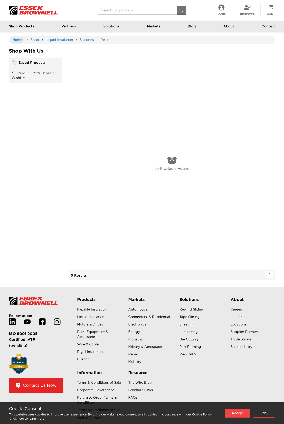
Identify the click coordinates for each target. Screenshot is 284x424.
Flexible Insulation (92, 309)
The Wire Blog (140, 383)
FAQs (132, 397)
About (228, 26)
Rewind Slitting (191, 309)
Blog (192, 26)
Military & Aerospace (145, 347)
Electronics (137, 324)
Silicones (87, 40)
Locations (238, 324)
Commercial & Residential (149, 317)
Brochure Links (140, 390)
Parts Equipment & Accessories (92, 334)
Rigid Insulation (90, 352)
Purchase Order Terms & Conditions (97, 400)
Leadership (240, 317)
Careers (237, 309)
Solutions (111, 26)
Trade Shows (241, 339)
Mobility (134, 362)
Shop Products (21, 26)
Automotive (137, 309)
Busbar (83, 359)
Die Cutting (188, 339)
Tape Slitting (189, 317)
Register (247, 14)
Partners (69, 26)
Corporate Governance (95, 390)
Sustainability (241, 347)
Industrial (135, 339)
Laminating (188, 332)
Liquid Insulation (59, 40)
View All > (187, 354)
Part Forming (190, 347)
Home (17, 40)
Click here (17, 418)
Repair (133, 354)
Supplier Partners (245, 332)
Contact (268, 26)
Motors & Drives (90, 324)
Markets (153, 26)
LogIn (221, 14)
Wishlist (18, 78)
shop (35, 40)
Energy (134, 332)
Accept (237, 413)
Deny (264, 413)
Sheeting (186, 324)
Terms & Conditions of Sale (99, 383)
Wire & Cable (88, 344)
